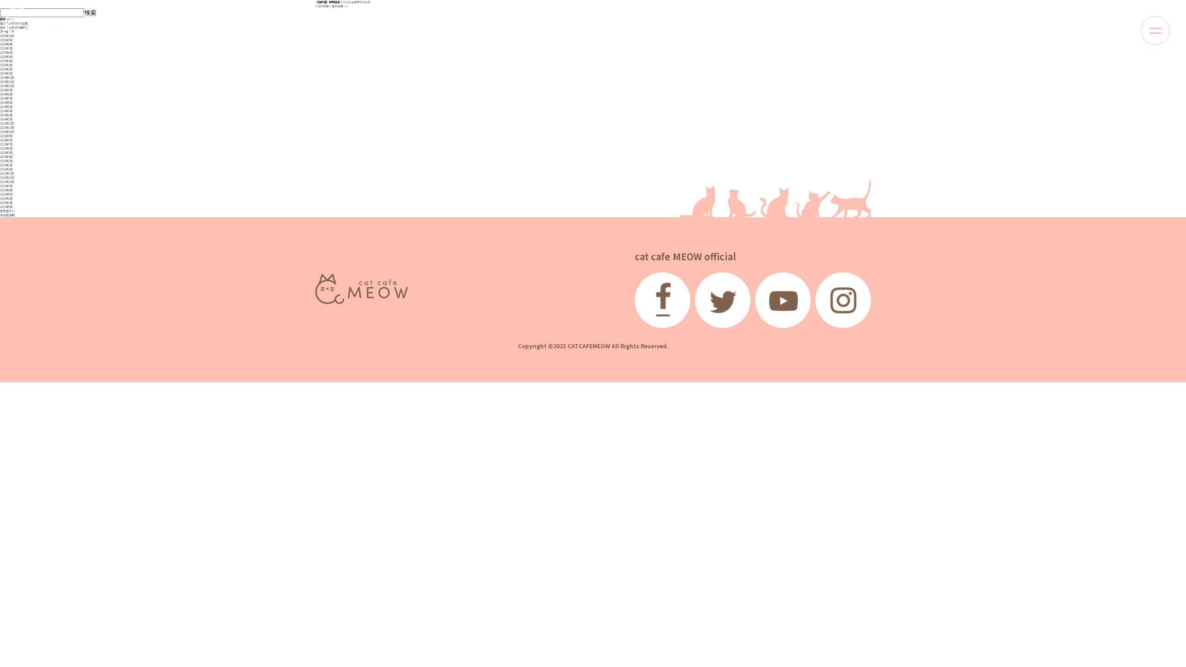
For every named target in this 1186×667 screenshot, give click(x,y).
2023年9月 (6, 136)
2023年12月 (7, 123)
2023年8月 (6, 140)
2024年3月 (6, 115)
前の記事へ (324, 6)
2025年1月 (6, 73)
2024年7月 (6, 98)
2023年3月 (6, 161)
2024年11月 (7, 82)
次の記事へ (339, 6)
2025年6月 (6, 52)
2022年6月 (6, 194)
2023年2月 (6, 165)
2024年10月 (7, 86)
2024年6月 (6, 103)
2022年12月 (7, 173)
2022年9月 (6, 186)
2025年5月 (6, 57)
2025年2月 (6, 69)
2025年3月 (6, 65)
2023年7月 (6, 144)
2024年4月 (6, 111)
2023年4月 (6, 157)
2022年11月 (7, 178)
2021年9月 (6, 207)
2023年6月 (6, 148)
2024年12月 (7, 78)
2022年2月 (6, 198)
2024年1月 (6, 119)
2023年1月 (6, 169)
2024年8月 (6, 94)
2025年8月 (6, 44)
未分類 (4, 215)
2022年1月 (6, 203)
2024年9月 (6, 90)
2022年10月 (7, 182)
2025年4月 (6, 61)
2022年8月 (6, 190)
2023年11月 (7, 128)
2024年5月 (6, 107)
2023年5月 (6, 153)
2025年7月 (6, 48)
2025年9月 (6, 40)
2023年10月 (7, 132)
